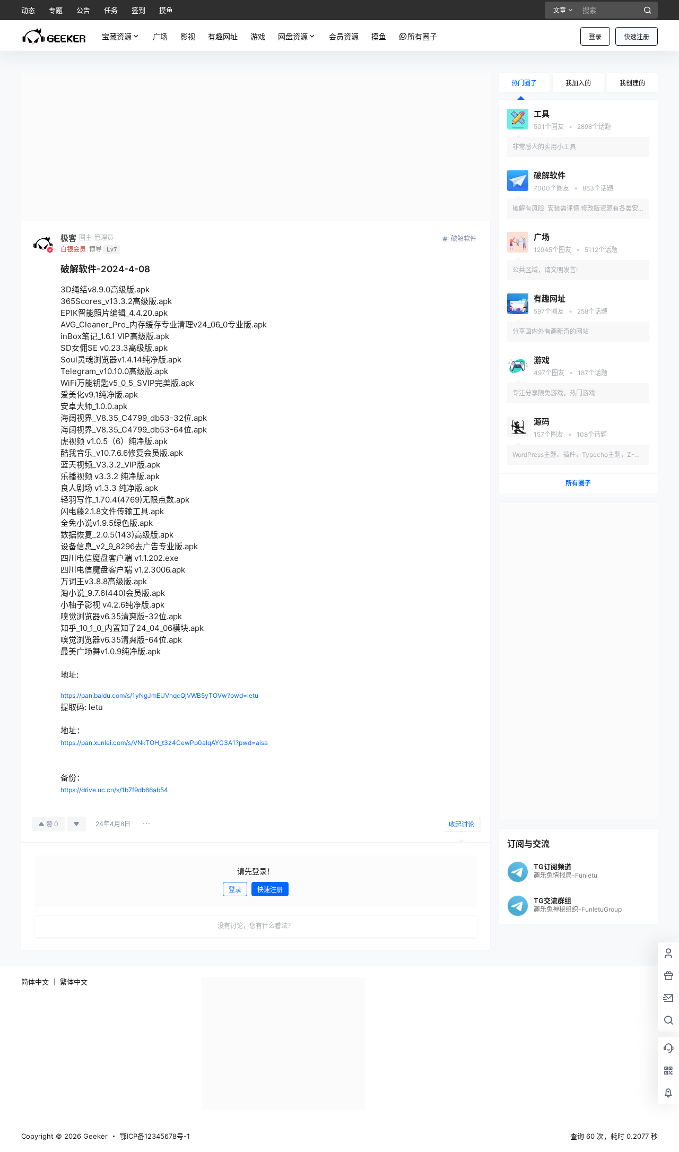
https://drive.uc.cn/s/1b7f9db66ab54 (114, 790)
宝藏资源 (117, 36)
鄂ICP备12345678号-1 (155, 1136)
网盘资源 (293, 36)
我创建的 (632, 83)
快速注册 (636, 37)
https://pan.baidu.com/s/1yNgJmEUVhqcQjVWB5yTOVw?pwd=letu (159, 695)
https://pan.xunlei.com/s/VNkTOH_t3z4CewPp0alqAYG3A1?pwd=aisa (164, 743)
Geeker (94, 1136)
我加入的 (578, 83)
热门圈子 (524, 83)
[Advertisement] (255, 147)
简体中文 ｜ (39, 981)
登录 (595, 37)
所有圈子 (578, 483)
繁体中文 (74, 981)
